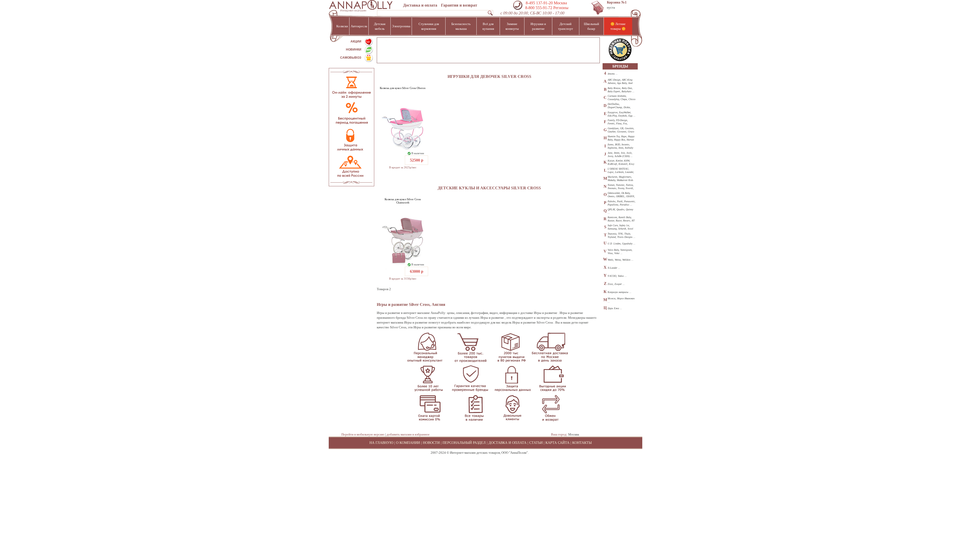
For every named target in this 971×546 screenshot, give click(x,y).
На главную (381, 443)
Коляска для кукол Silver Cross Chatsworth (403, 201)
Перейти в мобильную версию (362, 434)
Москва (573, 434)
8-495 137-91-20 (539, 3)
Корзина (617, 2)
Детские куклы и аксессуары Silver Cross (489, 188)
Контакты (582, 443)
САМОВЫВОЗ (350, 57)
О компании (408, 443)
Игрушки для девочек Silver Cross (489, 76)
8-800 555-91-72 (538, 8)
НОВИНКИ (353, 49)
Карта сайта (557, 443)
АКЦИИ (355, 41)
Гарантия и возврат (459, 5)
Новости (431, 443)
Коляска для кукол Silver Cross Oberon (403, 87)
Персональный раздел (464, 443)
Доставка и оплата (420, 5)
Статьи (536, 443)
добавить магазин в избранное (408, 434)
